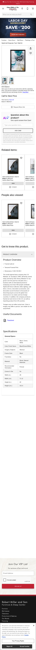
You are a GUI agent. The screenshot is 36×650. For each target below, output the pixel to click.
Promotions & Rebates (9, 616)
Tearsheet (10, 320)
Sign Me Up (18, 586)
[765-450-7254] (27, 8)
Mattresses (5, 611)
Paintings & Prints (30, 40)
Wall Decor (20, 40)
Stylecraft (11, 99)
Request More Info (19, 107)
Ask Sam (18, 130)
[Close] (34, 625)
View (13, 183)
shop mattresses (18, 34)
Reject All (9, 646)
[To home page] (13, 8)
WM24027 (9, 101)
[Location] (22, 8)
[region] (18, 636)
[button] (3, 8)
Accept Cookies (24, 646)
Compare (14, 187)
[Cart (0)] (33, 8)
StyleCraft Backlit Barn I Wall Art (10, 176)
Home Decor (11, 40)
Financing (5, 621)
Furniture (4, 40)
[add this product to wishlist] (31, 53)
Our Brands (5, 618)
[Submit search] (31, 14)
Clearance (5, 613)
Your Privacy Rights (18, 641)
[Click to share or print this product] (31, 48)
